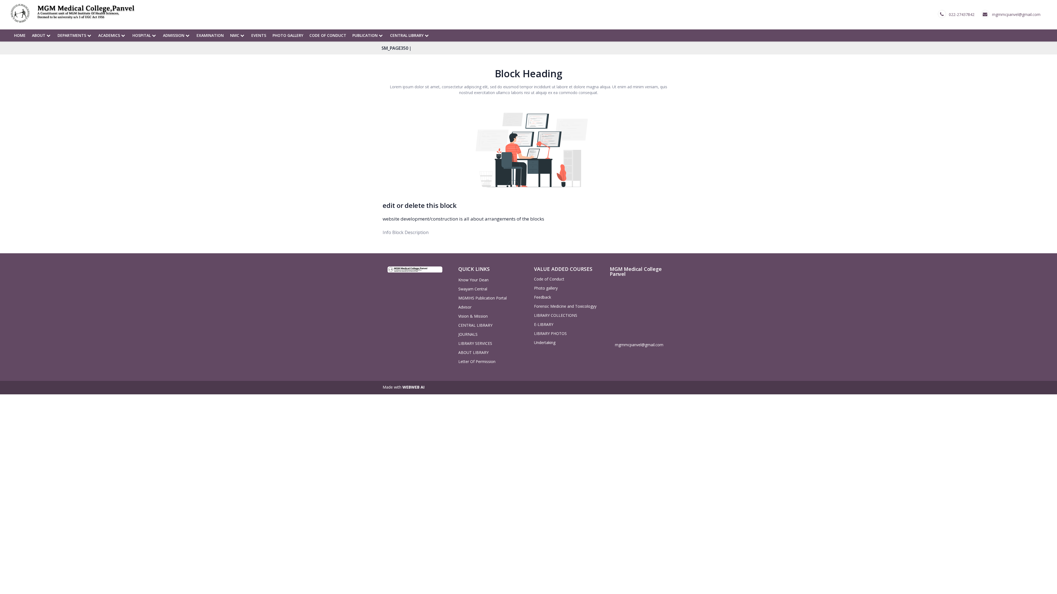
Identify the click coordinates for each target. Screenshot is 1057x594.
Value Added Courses (563, 269)
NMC (235, 35)
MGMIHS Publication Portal (482, 298)
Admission (174, 35)
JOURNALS (468, 334)
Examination (210, 35)
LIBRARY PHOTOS (550, 333)
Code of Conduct (327, 35)
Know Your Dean (473, 279)
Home (20, 35)
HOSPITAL (142, 35)
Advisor (465, 307)
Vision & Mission (473, 316)
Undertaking (544, 342)
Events (258, 35)
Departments (72, 35)
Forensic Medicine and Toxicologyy (565, 306)
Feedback (542, 297)
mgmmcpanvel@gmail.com (1016, 14)
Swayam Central (472, 289)
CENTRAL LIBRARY (407, 35)
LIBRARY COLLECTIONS (555, 315)
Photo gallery (288, 35)
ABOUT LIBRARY (473, 352)
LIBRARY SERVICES (475, 343)
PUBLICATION (365, 35)
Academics (109, 35)
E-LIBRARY (543, 324)
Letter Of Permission (476, 361)
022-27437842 (961, 14)
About (39, 35)
